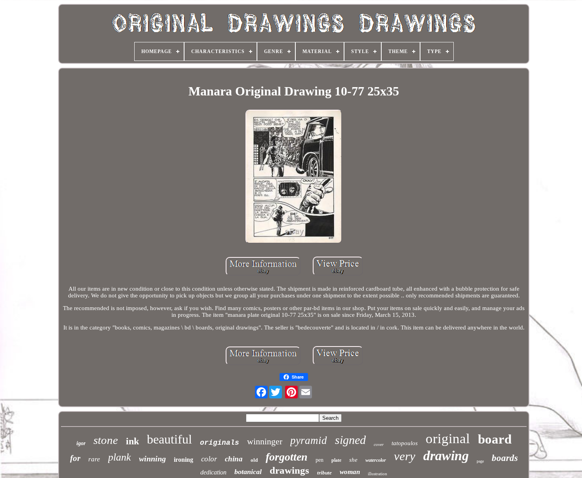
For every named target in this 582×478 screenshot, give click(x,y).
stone (105, 440)
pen (319, 460)
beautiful (169, 439)
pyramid (308, 440)
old (254, 460)
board (495, 439)
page (480, 461)
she (353, 460)
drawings (289, 470)
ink (132, 441)
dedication (213, 472)
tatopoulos (405, 443)
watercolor (375, 460)
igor (81, 443)
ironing (183, 459)
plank (119, 457)
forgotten (287, 457)
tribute (324, 473)
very (404, 456)
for (75, 458)
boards (505, 458)
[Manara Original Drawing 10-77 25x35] (293, 177)
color (209, 459)
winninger (264, 441)
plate (336, 460)
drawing (446, 455)
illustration (377, 473)
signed (350, 439)
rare (94, 459)
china (234, 459)
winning (152, 458)
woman (350, 472)
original (448, 438)
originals (219, 443)
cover (379, 444)
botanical (248, 472)
